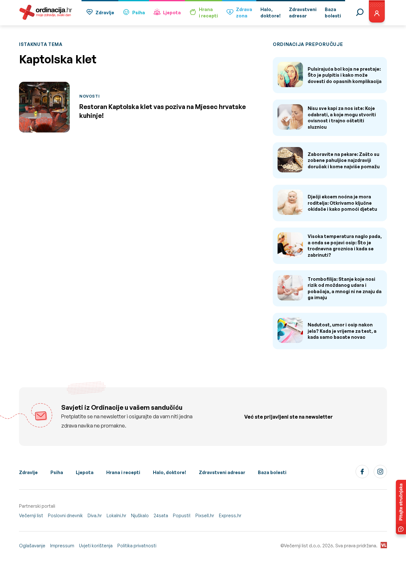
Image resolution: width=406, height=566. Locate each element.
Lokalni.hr (116, 515)
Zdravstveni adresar (222, 472)
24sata (161, 515)
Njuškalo (140, 515)
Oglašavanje (32, 545)
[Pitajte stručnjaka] (401, 507)
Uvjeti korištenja (96, 545)
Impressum (62, 545)
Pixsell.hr (204, 515)
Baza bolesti (272, 472)
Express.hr (230, 515)
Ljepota (172, 12)
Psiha (138, 12)
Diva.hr (95, 515)
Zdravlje (104, 12)
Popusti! (182, 515)
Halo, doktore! (169, 472)
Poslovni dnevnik (65, 515)
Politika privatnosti (136, 545)
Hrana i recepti (123, 472)
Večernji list (31, 515)
